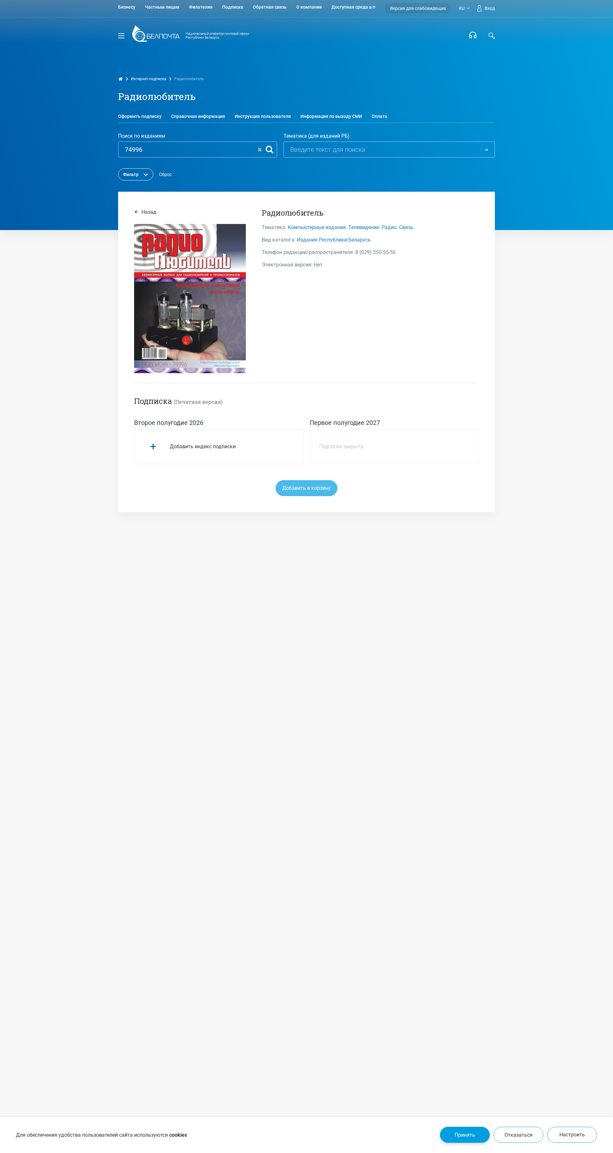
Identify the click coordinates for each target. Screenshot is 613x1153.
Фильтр (131, 174)
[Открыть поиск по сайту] (491, 36)
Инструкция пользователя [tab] (263, 116)
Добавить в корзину (306, 488)
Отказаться (518, 1135)
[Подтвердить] (269, 149)
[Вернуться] (156, 35)
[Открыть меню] (121, 36)
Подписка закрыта (341, 446)
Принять (465, 1135)
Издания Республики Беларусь (334, 240)
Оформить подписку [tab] (140, 116)
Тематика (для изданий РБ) (317, 136)
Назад (148, 212)
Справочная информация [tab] (198, 116)
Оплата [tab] (379, 116)
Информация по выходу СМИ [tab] (331, 116)
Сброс (165, 174)
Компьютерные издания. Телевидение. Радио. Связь (350, 227)
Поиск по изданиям (141, 136)
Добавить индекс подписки (203, 446)
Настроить (572, 1135)
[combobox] (421, 150)
